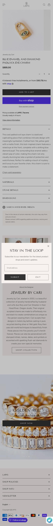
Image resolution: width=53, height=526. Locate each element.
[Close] (48, 246)
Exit (38, 277)
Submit (15, 277)
